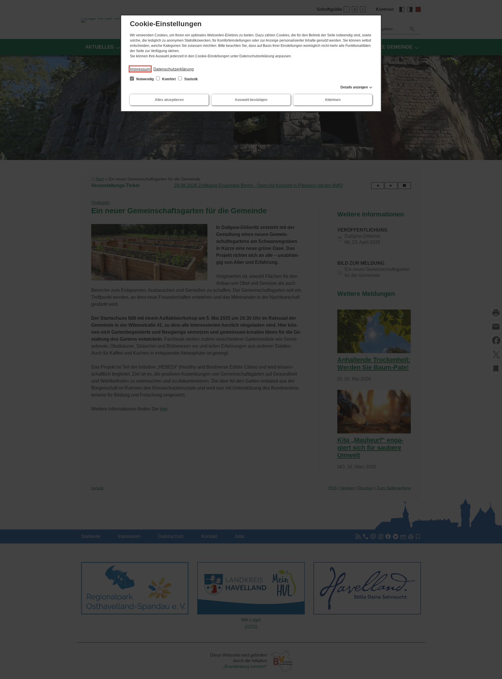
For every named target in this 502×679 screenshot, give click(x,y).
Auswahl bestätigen (251, 100)
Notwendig (145, 79)
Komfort (169, 79)
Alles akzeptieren (169, 100)
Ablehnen (332, 100)
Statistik (190, 79)
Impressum (140, 69)
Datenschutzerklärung (173, 69)
